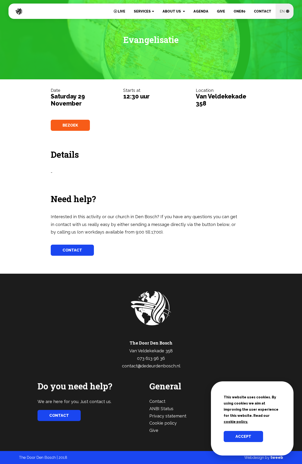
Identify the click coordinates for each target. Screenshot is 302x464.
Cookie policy (163, 423)
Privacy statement (167, 415)
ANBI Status (161, 408)
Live (121, 11)
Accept (243, 436)
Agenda (200, 11)
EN (282, 11)
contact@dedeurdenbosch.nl (151, 365)
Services (142, 11)
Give (221, 11)
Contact (262, 11)
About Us (172, 11)
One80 (239, 11)
